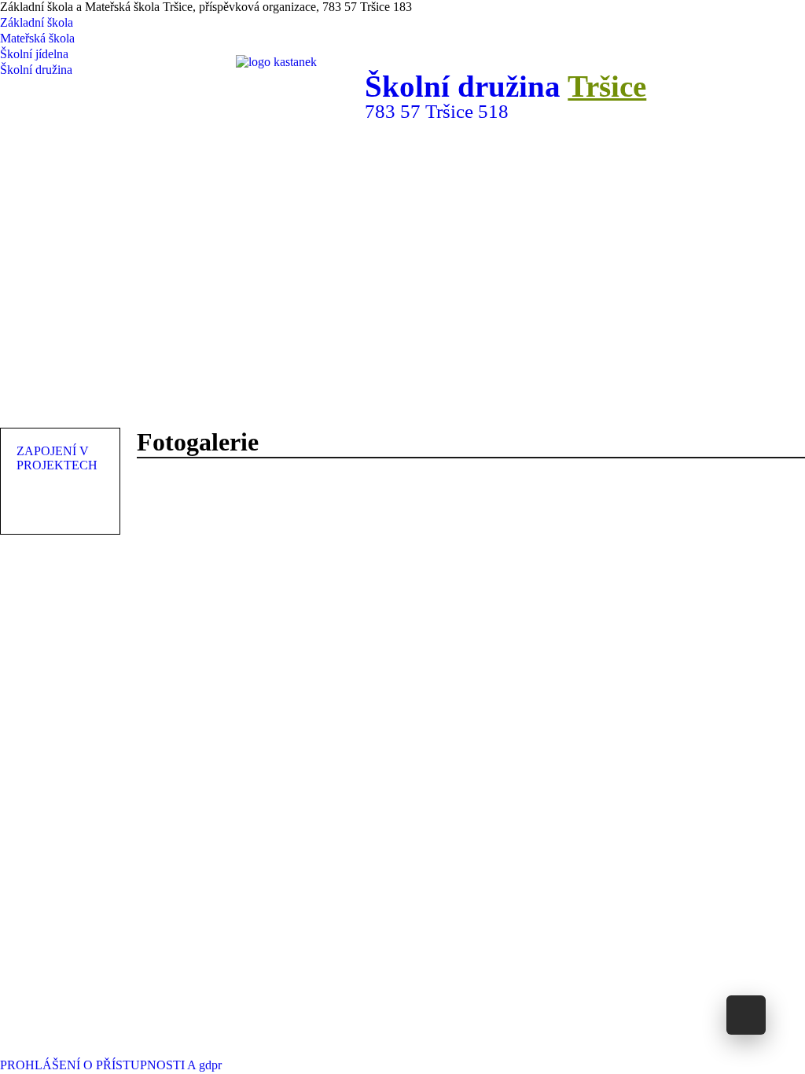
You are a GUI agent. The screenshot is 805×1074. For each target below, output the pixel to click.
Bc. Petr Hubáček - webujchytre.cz (592, 1048)
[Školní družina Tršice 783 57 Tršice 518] (414, 388)
